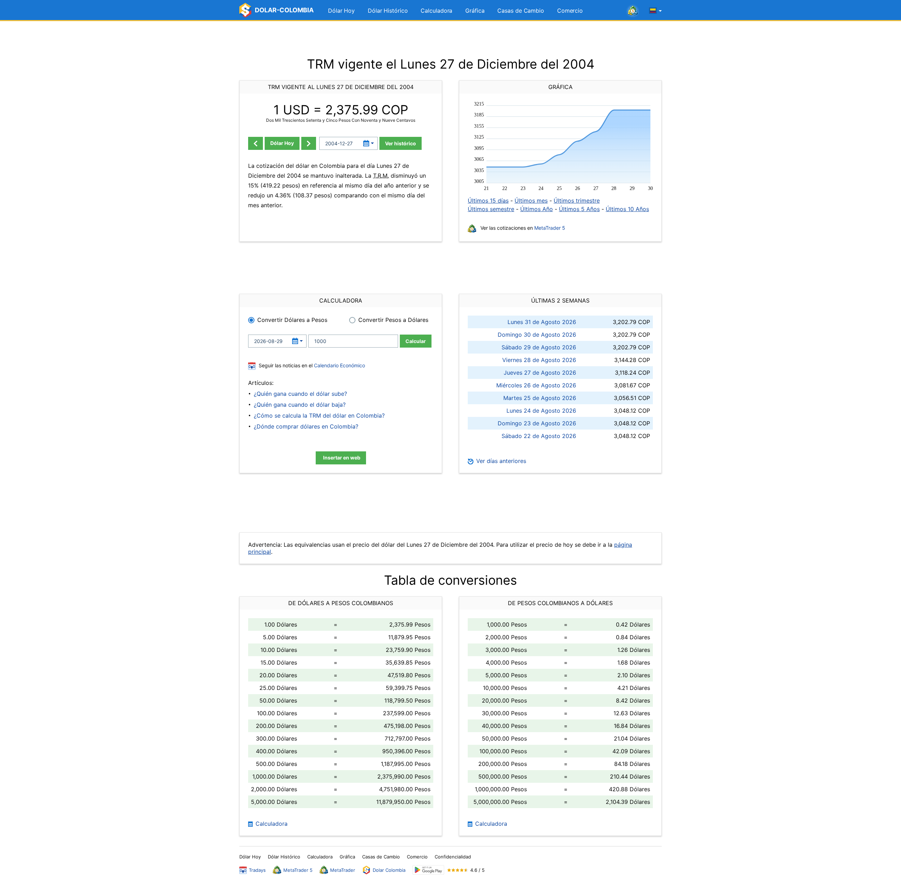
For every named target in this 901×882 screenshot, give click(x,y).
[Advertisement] (450, 38)
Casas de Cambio (520, 10)
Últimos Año (536, 208)
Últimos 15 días (488, 200)
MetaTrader (342, 870)
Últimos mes (531, 200)
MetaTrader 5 (549, 228)
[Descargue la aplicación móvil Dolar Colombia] (428, 870)
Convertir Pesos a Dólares (393, 319)
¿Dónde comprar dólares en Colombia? (306, 426)
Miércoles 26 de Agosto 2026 (536, 385)
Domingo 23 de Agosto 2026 (537, 423)
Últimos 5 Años (579, 208)
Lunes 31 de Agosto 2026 (542, 321)
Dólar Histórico (388, 10)
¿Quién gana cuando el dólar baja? (300, 404)
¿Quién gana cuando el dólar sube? (300, 393)
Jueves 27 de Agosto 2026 (540, 372)
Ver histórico (400, 143)
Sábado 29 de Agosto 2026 (539, 347)
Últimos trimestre (577, 200)
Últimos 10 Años (627, 208)
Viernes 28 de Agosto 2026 (539, 359)
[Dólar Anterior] (255, 143)
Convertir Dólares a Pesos (292, 319)
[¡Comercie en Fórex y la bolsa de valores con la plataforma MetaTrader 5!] (632, 11)
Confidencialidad (453, 856)
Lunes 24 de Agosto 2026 (541, 410)
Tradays (257, 870)
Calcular (415, 341)
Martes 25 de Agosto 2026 (539, 397)
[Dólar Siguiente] (308, 143)
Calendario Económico (339, 365)
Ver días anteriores (500, 460)
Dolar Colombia (389, 870)
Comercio (570, 10)
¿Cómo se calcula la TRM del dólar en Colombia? (319, 415)
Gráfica (474, 10)
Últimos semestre (491, 208)
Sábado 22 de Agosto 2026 (539, 435)
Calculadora (436, 10)
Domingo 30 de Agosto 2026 (537, 334)
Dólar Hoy (341, 10)
